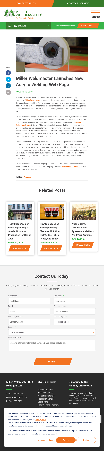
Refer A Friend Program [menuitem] (48, 405)
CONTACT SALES (26, 3)
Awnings (27, 177)
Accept (66, 440)
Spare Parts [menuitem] (43, 402)
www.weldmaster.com (71, 167)
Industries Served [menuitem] (45, 393)
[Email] (8, 92)
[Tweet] (8, 79)
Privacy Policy (41, 419)
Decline (86, 440)
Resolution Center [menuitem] (45, 399)
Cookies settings (45, 440)
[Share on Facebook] (8, 72)
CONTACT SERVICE (78, 3)
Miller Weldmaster (33, 100)
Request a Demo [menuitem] (45, 389)
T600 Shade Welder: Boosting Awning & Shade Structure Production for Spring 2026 (19, 231)
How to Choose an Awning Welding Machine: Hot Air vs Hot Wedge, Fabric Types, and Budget (50, 231)
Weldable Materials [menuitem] (46, 396)
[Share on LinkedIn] (8, 85)
